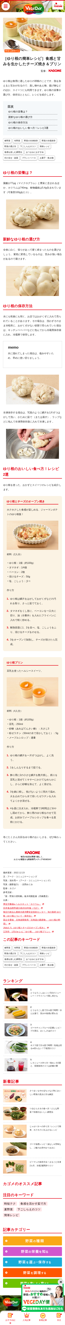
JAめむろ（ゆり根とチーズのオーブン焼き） (24, 927)
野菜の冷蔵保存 (48, 141)
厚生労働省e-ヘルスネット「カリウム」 (22, 904)
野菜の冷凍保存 (31, 141)
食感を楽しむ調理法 (13, 152)
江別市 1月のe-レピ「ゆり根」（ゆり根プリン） (27, 931)
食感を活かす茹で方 (33, 1203)
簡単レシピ (45, 146)
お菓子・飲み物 (47, 158)
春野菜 (7, 141)
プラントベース (29, 158)
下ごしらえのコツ (28, 146)
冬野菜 (17, 141)
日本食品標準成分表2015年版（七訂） (21, 908)
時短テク (10, 1203)
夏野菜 (8, 1209)
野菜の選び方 (10, 146)
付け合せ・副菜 (11, 158)
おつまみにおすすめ (35, 152)
